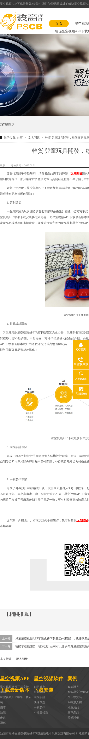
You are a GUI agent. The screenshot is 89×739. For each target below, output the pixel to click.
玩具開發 (22, 658)
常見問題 (34, 137)
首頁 (20, 137)
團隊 (3, 707)
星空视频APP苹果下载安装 (15, 700)
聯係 (3, 722)
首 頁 (59, 23)
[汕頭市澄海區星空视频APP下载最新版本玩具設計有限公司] (21, 21)
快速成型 (39, 702)
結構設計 (39, 697)
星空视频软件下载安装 (14, 686)
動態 (3, 712)
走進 (3, 717)
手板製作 (39, 707)
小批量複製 (41, 712)
